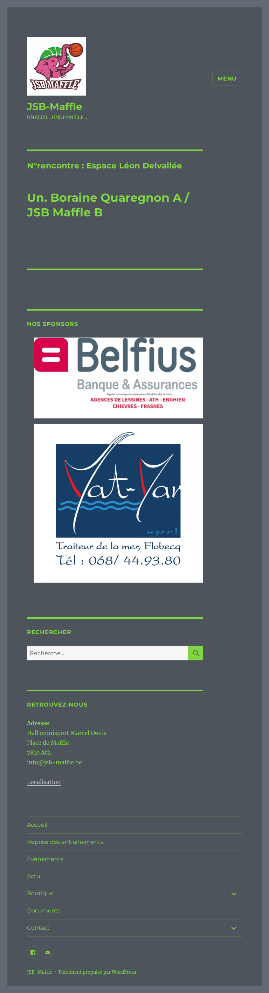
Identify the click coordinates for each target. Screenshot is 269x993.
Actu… (35, 876)
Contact (38, 927)
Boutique (40, 893)
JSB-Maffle (54, 106)
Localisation (44, 781)
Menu (227, 78)
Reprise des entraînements (65, 842)
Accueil (37, 824)
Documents (44, 910)
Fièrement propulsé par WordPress (97, 972)
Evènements (45, 859)
